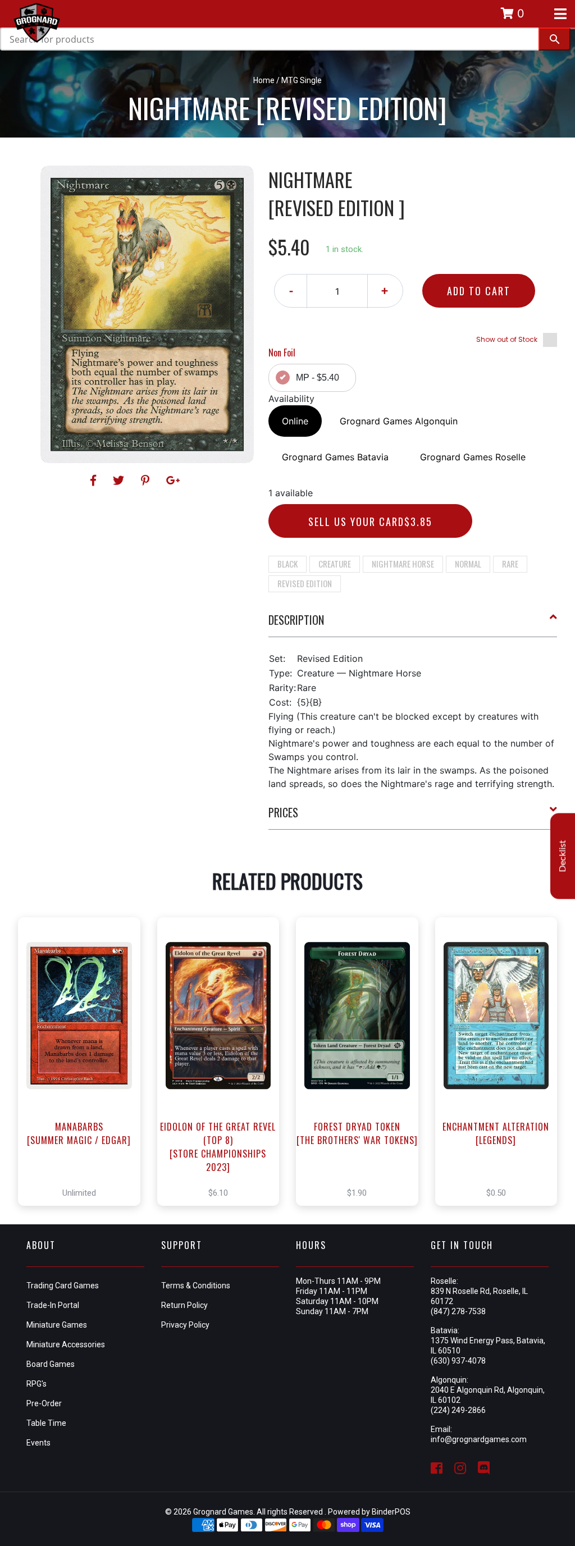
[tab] (413, 624)
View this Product (84, 1061)
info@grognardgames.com (479, 1439)
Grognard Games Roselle (473, 457)
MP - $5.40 (317, 377)
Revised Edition (304, 583)
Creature (334, 563)
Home (264, 80)
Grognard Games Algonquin (399, 421)
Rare (510, 563)
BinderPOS (391, 1511)
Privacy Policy (185, 1324)
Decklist (562, 856)
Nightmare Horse (403, 563)
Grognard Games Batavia (335, 457)
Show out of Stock (506, 339)
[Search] (555, 39)
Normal (468, 563)
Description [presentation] (296, 619)
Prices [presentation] (283, 812)
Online (295, 421)
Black (287, 563)
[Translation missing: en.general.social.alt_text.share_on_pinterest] (147, 480)
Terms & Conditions (195, 1285)
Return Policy (184, 1305)
